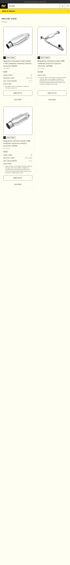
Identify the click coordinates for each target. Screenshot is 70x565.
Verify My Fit (17, 93)
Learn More (23, 100)
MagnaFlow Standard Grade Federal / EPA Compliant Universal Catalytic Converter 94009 (17, 63)
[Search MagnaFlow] (62, 6)
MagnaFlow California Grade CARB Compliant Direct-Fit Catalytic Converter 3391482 (51, 63)
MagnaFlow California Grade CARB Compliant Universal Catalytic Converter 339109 (16, 143)
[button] (67, 6)
